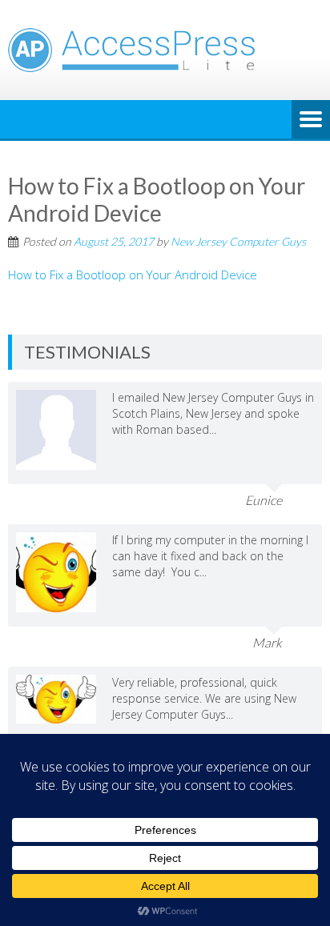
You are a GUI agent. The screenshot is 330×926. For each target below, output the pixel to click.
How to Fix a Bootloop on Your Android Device (132, 275)
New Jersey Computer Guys (238, 241)
